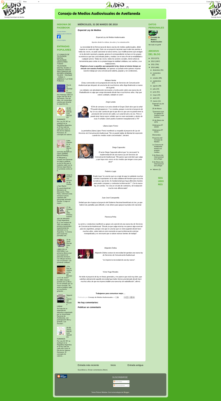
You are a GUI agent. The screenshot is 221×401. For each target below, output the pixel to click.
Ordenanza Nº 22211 (157, 131)
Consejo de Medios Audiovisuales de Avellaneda (99, 14)
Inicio (113, 365)
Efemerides (156, 135)
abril (154, 98)
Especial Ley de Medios (158, 104)
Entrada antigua (135, 365)
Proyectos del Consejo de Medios (157, 139)
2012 (153, 61)
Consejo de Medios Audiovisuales (156, 40)
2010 (153, 67)
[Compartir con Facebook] (131, 297)
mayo (155, 95)
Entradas (118, 381)
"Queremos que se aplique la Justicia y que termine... (158, 114)
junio (155, 92)
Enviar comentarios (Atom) (98, 370)
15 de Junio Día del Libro (69, 242)
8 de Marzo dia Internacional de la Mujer (158, 157)
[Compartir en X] (129, 297)
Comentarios (120, 385)
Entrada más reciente (88, 365)
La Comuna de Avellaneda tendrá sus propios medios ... (157, 148)
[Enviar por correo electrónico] (125, 297)
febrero (156, 169)
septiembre (157, 81)
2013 (153, 58)
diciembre (156, 70)
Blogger (126, 392)
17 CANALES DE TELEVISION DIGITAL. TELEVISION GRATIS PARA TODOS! (63, 59)
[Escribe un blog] (127, 297)
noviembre (157, 73)
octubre (156, 78)
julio (154, 89)
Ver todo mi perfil (154, 45)
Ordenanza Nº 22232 (157, 126)
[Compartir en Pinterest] (133, 297)
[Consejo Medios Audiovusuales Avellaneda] (59, 38)
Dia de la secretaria (69, 88)
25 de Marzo (157, 108)
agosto (155, 86)
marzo (155, 101)
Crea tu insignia (61, 40)
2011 (153, 64)
